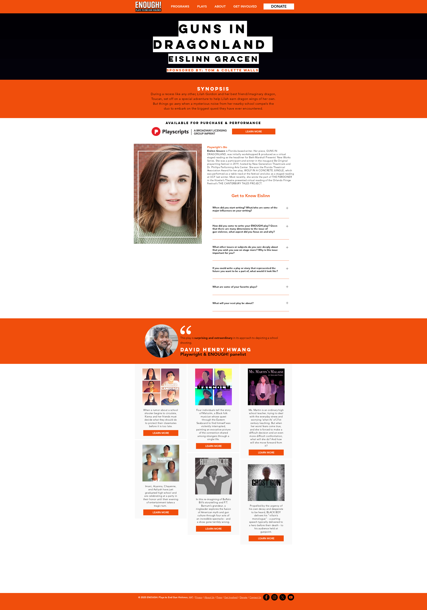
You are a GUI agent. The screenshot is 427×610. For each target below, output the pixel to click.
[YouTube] (291, 597)
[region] (167, 193)
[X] (282, 597)
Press (219, 597)
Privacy (198, 597)
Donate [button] (243, 597)
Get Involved (231, 597)
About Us (209, 597)
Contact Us (255, 597)
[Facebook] (266, 597)
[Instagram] (274, 597)
